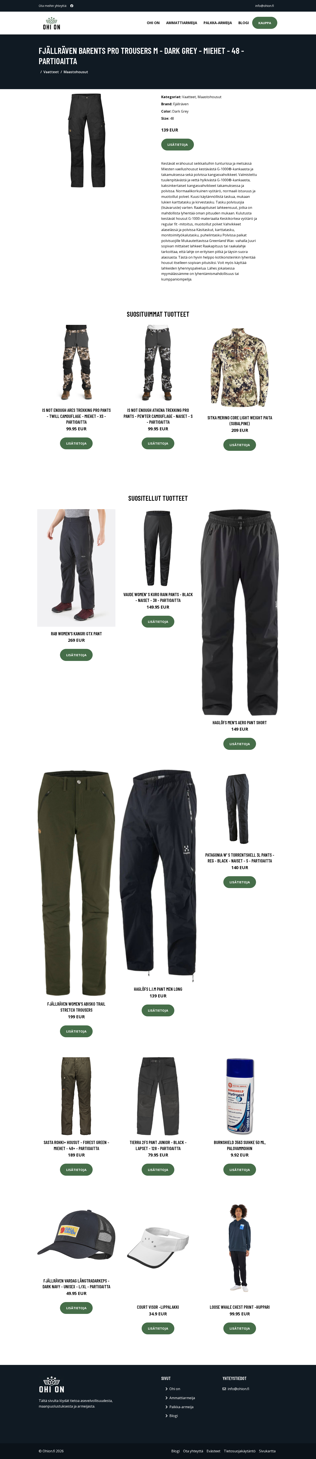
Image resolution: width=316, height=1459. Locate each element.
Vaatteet (51, 72)
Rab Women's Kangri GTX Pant (76, 633)
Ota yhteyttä (193, 1451)
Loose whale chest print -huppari (240, 1307)
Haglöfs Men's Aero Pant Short (240, 722)
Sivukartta (267, 1451)
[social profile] (72, 6)
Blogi (243, 22)
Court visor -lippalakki (158, 1307)
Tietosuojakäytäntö (240, 1451)
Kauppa (264, 23)
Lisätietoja (177, 144)
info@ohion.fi (264, 6)
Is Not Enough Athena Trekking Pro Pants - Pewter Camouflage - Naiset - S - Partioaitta (158, 416)
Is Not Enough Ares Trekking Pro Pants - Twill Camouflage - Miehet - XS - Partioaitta (76, 416)
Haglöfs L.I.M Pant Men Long (158, 989)
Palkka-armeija (218, 22)
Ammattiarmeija (181, 22)
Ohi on (153, 22)
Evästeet (213, 1451)
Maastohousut (76, 72)
